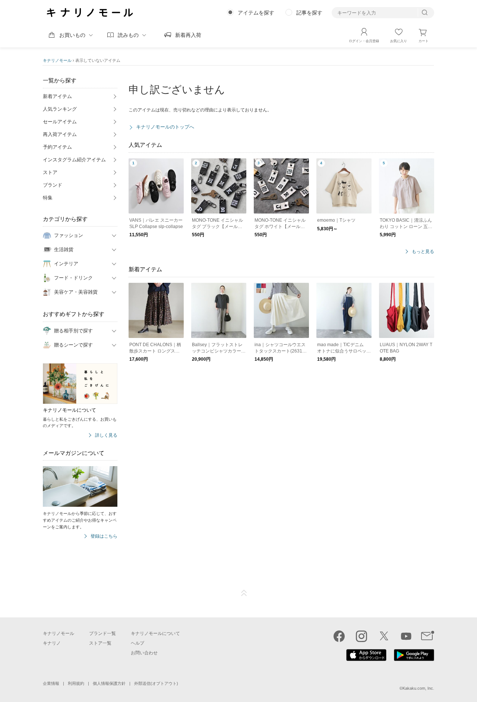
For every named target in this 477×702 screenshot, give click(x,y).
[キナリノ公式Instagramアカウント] (361, 636)
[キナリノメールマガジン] (427, 636)
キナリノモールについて (155, 633)
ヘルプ (137, 643)
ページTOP (244, 593)
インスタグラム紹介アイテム (74, 159)
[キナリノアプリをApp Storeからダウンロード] (366, 659)
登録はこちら (104, 536)
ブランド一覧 (102, 633)
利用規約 (76, 683)
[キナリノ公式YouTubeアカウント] (406, 636)
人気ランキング (60, 109)
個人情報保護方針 (109, 683)
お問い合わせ (144, 652)
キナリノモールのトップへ (165, 127)
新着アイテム (57, 96)
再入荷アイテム (60, 134)
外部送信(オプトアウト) (156, 683)
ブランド (52, 185)
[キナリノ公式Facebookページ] (339, 636)
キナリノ (52, 643)
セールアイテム (60, 121)
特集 (48, 197)
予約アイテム (57, 147)
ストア (50, 172)
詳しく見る (106, 435)
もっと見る (423, 251)
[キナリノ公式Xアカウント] (383, 636)
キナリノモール (57, 60)
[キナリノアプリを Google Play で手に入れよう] (414, 659)
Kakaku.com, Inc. (418, 688)
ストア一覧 (100, 643)
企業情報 (51, 683)
